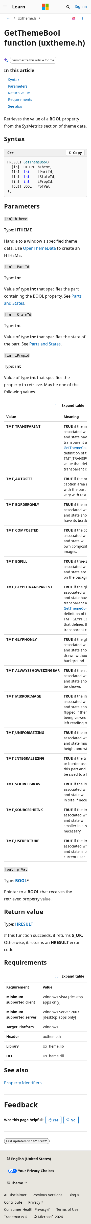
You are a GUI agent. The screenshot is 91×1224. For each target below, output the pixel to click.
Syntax (13, 79)
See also (15, 106)
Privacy (34, 1202)
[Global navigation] (5, 6)
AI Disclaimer (15, 1194)
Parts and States (45, 344)
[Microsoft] (45, 7)
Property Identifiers (23, 1083)
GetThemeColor (77, 447)
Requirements (20, 99)
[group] (45, 637)
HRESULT (24, 924)
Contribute (13, 1202)
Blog (72, 1194)
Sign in (81, 6)
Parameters (18, 86)
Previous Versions (47, 1194)
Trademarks (14, 1216)
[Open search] (68, 6)
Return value (19, 92)
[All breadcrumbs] (8, 18)
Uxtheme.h (27, 18)
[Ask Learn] (74, 18)
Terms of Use (67, 1209)
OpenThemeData (39, 248)
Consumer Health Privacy (25, 1209)
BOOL (21, 880)
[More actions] (82, 18)
